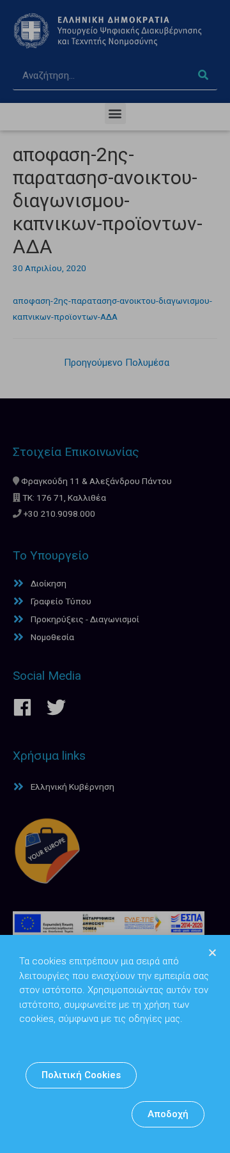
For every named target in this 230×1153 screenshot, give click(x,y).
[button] (81, 1075)
